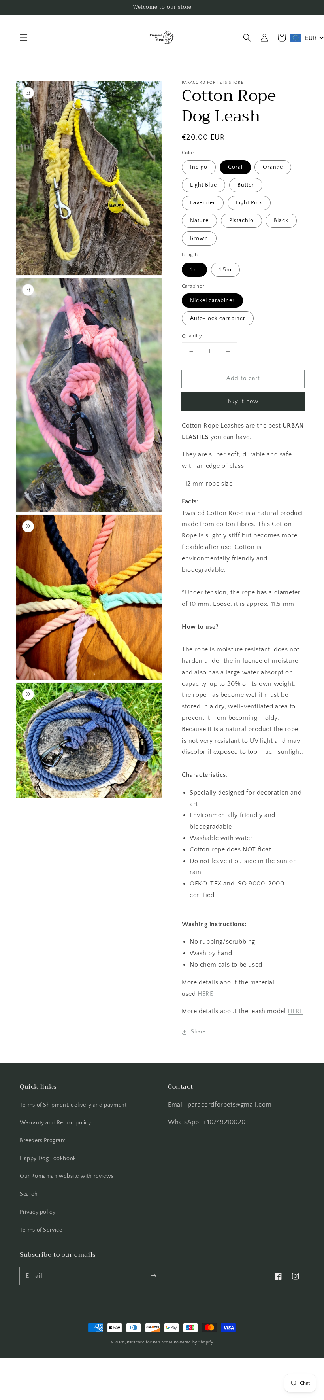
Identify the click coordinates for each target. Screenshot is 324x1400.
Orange (273, 167)
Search (29, 1194)
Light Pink (249, 203)
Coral (235, 167)
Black (281, 221)
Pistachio (241, 221)
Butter (245, 185)
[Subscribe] (153, 1276)
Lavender (202, 203)
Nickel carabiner (212, 300)
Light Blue (203, 185)
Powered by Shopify (193, 1342)
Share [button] (198, 1032)
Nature (199, 221)
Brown (199, 238)
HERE (205, 993)
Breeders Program (43, 1140)
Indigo (198, 167)
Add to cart (243, 378)
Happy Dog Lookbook (48, 1158)
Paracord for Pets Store (150, 1342)
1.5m (225, 270)
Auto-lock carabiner (217, 318)
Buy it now (243, 401)
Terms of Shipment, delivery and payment (73, 1105)
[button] (23, 37)
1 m (194, 270)
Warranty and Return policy (55, 1123)
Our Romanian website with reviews (67, 1176)
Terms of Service (41, 1230)
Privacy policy (37, 1212)
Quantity (192, 336)
